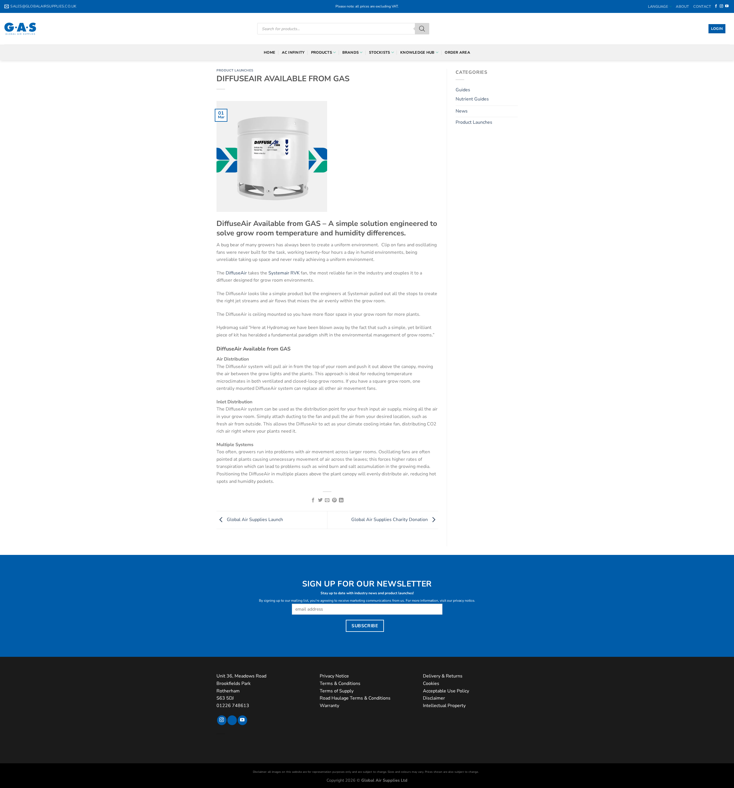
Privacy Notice (334, 676)
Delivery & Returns (442, 676)
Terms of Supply (337, 691)
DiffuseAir (236, 273)
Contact (702, 6)
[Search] (422, 28)
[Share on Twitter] (320, 500)
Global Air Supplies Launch (254, 519)
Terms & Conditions (340, 683)
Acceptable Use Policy (446, 691)
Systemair (278, 273)
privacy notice (463, 600)
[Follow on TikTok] (232, 720)
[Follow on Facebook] (716, 6)
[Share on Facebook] (313, 500)
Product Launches (234, 70)
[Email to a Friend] (327, 500)
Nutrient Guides (472, 99)
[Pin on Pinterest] (334, 500)
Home (269, 52)
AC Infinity (293, 52)
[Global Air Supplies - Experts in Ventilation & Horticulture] (20, 28)
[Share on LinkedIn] (341, 500)
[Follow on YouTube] (727, 6)
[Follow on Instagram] (721, 6)
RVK (295, 273)
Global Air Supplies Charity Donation (390, 519)
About (682, 6)
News (462, 111)
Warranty (329, 705)
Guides (463, 90)
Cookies (431, 683)
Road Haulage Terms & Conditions (355, 698)
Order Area (457, 52)
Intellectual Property (444, 705)
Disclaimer (434, 698)
